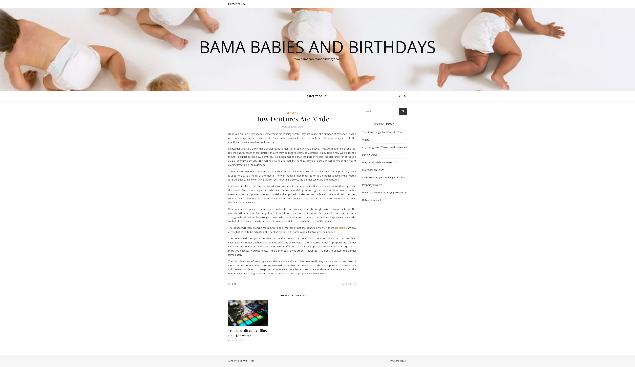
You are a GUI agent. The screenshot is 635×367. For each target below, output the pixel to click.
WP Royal (249, 360)
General (292, 112)
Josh (234, 283)
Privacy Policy (236, 4)
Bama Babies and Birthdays (317, 46)
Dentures (341, 227)
